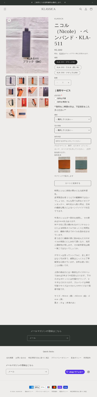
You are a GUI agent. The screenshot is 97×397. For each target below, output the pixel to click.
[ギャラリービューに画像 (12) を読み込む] (44, 103)
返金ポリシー (76, 358)
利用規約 (87, 358)
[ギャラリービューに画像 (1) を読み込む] (11, 81)
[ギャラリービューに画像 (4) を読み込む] (44, 81)
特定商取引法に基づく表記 (38, 358)
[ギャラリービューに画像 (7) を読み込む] (33, 92)
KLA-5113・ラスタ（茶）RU (68, 67)
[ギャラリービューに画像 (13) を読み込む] (11, 113)
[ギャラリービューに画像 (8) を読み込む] (44, 92)
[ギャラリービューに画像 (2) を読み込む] (22, 81)
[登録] (67, 338)
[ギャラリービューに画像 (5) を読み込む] (11, 92)
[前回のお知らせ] (4, 2)
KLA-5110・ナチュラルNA (67, 73)
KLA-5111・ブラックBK (66, 62)
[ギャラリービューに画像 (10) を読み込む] (22, 103)
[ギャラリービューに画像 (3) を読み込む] (33, 81)
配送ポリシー (64, 391)
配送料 (61, 53)
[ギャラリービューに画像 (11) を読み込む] (33, 103)
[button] (5, 9)
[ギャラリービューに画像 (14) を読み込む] (22, 113)
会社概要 (9, 358)
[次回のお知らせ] (92, 2)
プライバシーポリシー (60, 358)
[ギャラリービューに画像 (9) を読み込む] (11, 103)
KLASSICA (19, 391)
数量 (56, 78)
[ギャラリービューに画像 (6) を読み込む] (22, 92)
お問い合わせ (21, 358)
